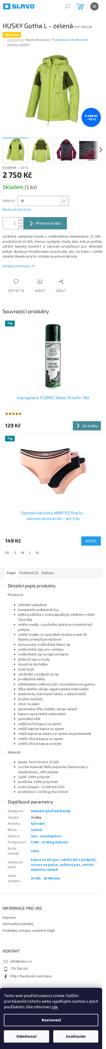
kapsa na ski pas (45, 859)
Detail (91, 541)
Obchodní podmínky (18, 924)
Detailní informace (16, 266)
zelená (36, 829)
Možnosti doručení (17, 209)
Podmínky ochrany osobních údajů (29, 930)
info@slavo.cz (21, 961)
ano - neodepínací (46, 836)
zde (54, 1007)
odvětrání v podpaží (78, 859)
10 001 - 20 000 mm (45, 878)
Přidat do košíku (48, 223)
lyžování (38, 823)
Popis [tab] (11, 573)
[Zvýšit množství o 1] (20, 220)
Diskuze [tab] (48, 573)
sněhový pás (69, 864)
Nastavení (51, 1020)
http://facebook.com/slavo (31, 976)
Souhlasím (76, 1036)
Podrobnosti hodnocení (69, 40)
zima (35, 851)
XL (37, 552)
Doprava (9, 917)
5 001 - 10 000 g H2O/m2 (49, 842)
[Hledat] (67, 6)
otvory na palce (44, 864)
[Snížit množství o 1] (20, 226)
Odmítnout (26, 1036)
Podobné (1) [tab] (28, 573)
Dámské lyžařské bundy (50, 811)
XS (7, 552)
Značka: (18, 45)
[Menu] (94, 6)
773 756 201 (19, 968)
